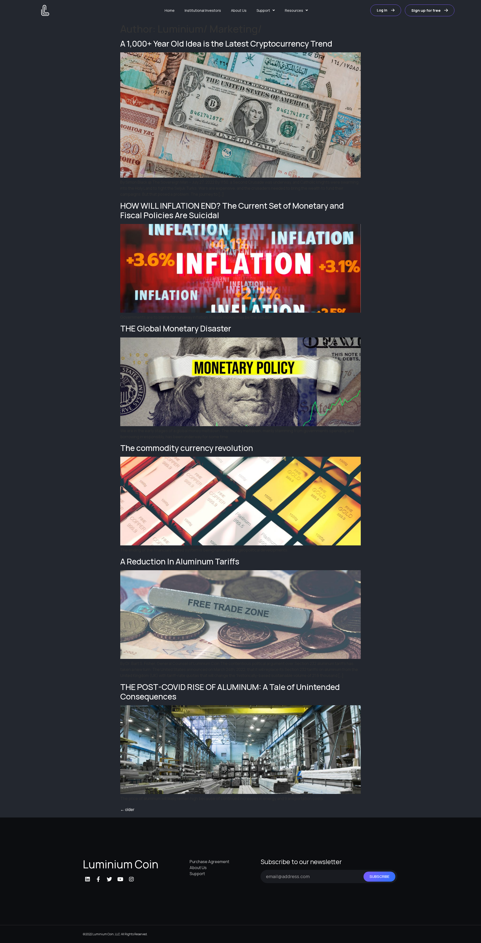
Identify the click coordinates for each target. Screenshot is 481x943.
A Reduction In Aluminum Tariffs (179, 561)
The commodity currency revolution (186, 447)
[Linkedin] (87, 879)
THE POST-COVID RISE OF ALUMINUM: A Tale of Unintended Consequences (230, 691)
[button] (385, 10)
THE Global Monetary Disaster (175, 328)
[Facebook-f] (98, 879)
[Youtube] (120, 879)
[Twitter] (109, 879)
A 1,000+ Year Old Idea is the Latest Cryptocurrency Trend (226, 43)
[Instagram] (131, 879)
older (127, 809)
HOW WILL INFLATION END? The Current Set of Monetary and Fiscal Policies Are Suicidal (232, 210)
